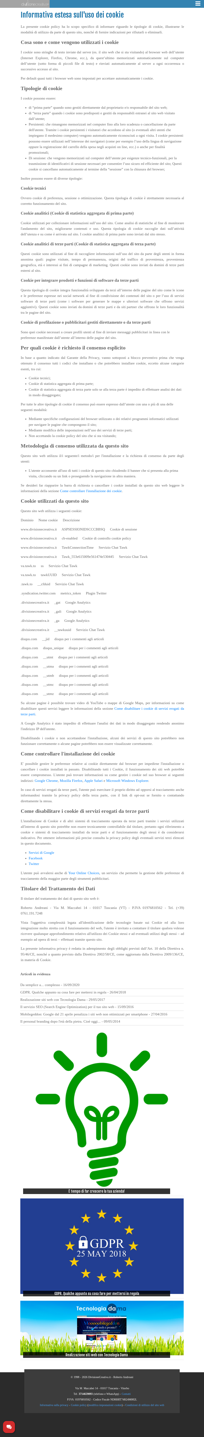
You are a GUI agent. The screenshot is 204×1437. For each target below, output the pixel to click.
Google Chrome (46, 781)
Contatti (126, 1393)
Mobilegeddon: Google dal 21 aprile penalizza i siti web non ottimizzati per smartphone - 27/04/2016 (93, 1014)
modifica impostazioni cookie (105, 1405)
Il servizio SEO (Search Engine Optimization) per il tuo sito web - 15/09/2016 (77, 1007)
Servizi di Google (41, 853)
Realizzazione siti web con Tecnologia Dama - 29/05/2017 (62, 1000)
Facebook (36, 858)
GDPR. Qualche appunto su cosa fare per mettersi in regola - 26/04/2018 (73, 992)
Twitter (34, 864)
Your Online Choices (83, 873)
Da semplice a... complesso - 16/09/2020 (49, 985)
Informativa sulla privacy (54, 1405)
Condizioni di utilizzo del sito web (144, 1405)
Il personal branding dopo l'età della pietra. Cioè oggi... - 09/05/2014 (70, 1021)
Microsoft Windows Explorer (127, 781)
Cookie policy (79, 1405)
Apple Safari (93, 781)
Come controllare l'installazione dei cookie (91, 491)
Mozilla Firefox (71, 781)
